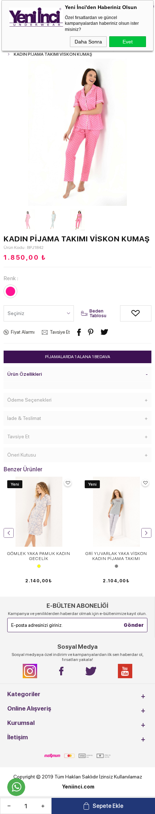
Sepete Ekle (108, 806)
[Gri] (116, 566)
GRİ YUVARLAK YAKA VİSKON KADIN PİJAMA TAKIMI (116, 556)
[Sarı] (39, 566)
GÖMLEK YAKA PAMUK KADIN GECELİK (38, 556)
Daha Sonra (88, 42)
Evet (128, 42)
